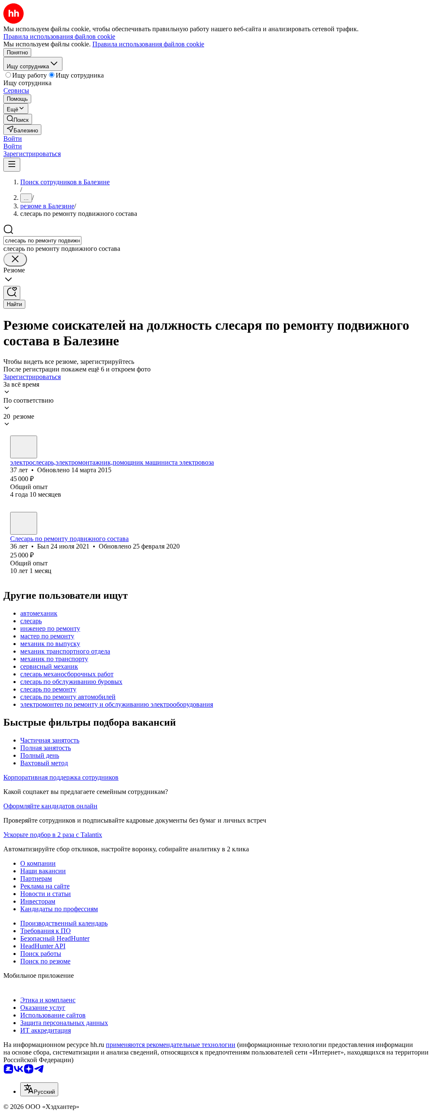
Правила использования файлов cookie (148, 44)
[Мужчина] (23, 447)
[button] (12, 138)
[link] (17, 119)
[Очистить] (15, 259)
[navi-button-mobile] (11, 165)
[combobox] (42, 240)
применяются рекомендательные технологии (170, 1044)
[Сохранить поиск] (11, 293)
